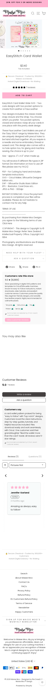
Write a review (24, 394)
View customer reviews (18, 319)
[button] (19, 87)
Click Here (7, 223)
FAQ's (24, 586)
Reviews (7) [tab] (13, 456)
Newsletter (24, 607)
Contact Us (24, 582)
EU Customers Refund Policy (24, 599)
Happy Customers (24, 612)
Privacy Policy (24, 590)
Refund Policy (24, 595)
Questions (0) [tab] (34, 456)
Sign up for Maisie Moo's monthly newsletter (23, 620)
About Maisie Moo (24, 577)
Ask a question (24, 258)
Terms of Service (24, 603)
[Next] (41, 476)
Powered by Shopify (24, 686)
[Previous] (6, 476)
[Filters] (5, 465)
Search (24, 573)
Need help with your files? (24, 253)
